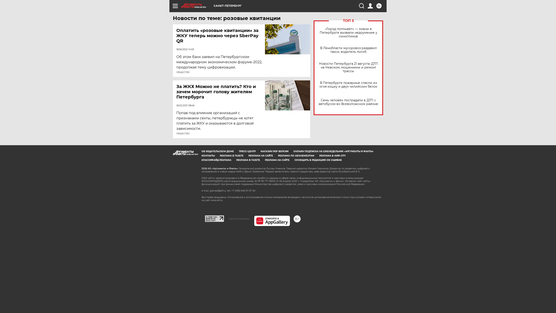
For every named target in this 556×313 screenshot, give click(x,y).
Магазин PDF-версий (274, 151)
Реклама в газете (231, 155)
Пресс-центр (247, 151)
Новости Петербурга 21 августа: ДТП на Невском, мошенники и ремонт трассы (348, 67)
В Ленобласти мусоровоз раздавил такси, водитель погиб (348, 50)
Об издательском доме (218, 151)
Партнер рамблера (239, 218)
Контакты (208, 155)
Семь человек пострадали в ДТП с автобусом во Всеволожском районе (348, 102)
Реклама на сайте (260, 155)
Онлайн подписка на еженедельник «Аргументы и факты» (333, 151)
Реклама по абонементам (296, 155)
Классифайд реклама (216, 160)
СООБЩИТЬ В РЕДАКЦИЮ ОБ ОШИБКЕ (318, 160)
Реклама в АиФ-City (332, 155)
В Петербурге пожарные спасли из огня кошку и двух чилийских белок (348, 84)
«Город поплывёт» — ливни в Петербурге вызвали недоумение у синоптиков (348, 32)
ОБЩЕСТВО (183, 72)
